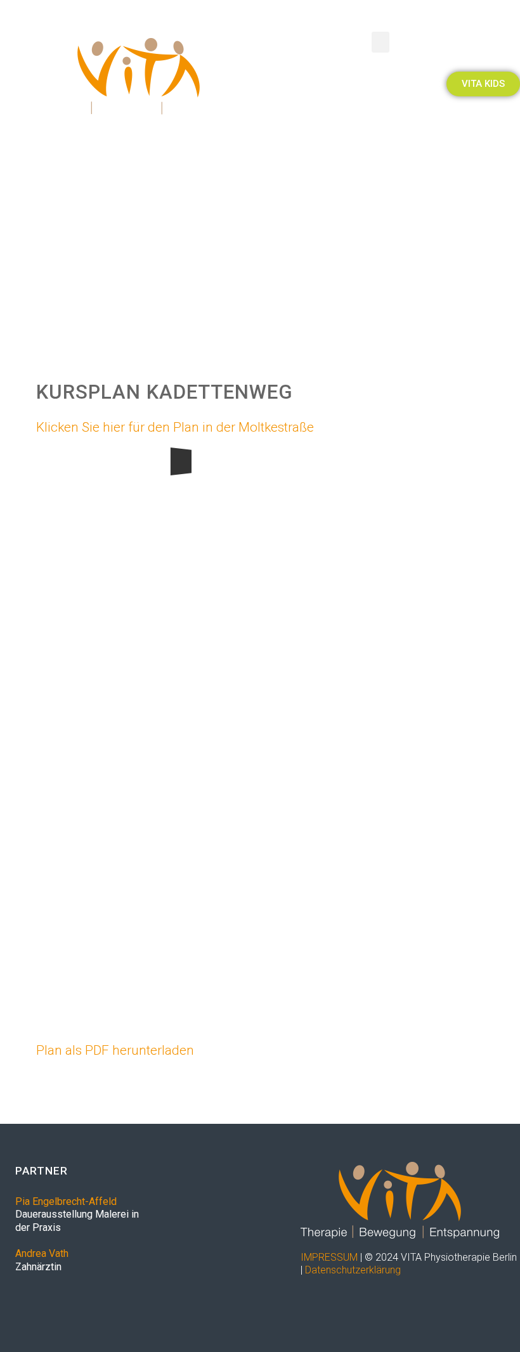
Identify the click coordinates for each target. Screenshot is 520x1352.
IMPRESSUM (329, 1257)
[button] (380, 42)
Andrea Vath (41, 1253)
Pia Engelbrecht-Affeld (66, 1201)
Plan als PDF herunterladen (115, 1050)
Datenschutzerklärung (353, 1270)
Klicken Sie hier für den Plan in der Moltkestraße (175, 427)
